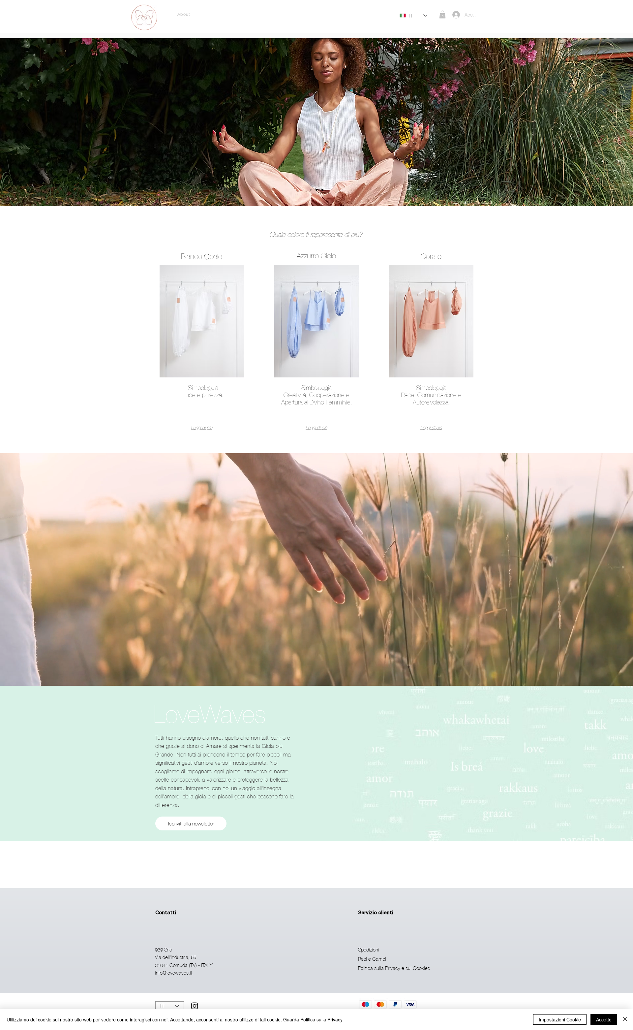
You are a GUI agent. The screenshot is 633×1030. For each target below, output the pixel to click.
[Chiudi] (625, 1019)
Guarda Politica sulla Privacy (313, 1019)
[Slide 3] (322, 190)
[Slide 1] (311, 190)
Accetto (604, 1019)
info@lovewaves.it (173, 973)
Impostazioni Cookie (560, 1019)
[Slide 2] (316, 190)
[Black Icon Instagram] (194, 1006)
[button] (442, 14)
